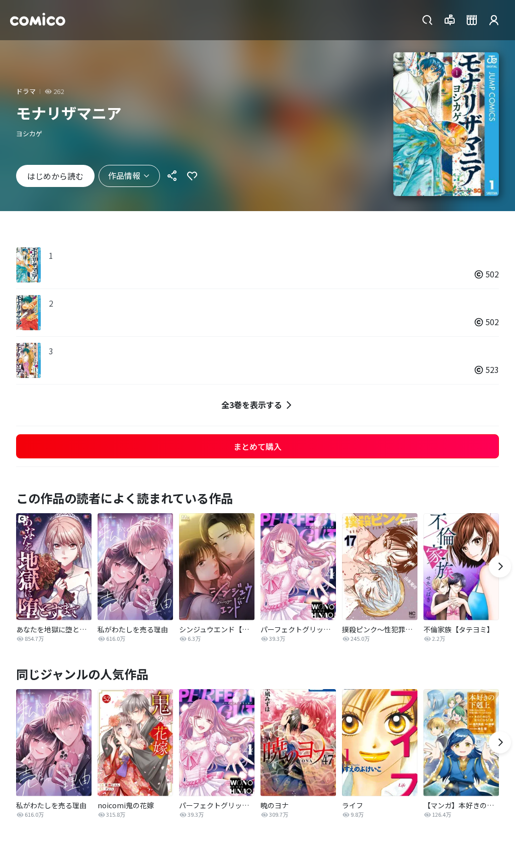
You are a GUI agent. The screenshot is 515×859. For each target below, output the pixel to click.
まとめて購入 (257, 446)
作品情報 (124, 175)
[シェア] (172, 176)
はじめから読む (55, 176)
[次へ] (500, 566)
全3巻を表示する (251, 405)
